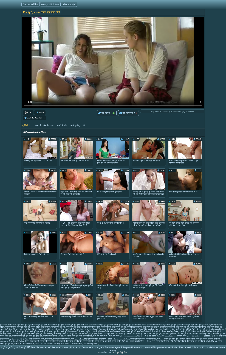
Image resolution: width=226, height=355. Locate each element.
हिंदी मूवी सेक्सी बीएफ (91, 339)
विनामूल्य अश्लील (185, 339)
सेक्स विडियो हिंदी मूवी (88, 327)
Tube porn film (128, 347)
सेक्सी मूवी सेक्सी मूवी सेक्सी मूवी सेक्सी (52, 341)
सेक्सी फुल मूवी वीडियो (106, 329)
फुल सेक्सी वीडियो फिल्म (154, 325)
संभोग (153, 341)
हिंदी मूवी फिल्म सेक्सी (50, 336)
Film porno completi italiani (165, 347)
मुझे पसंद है (105, 113)
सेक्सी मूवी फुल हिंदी (77, 125)
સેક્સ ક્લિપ (62, 336)
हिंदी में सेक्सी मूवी (123, 341)
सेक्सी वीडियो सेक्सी (163, 341)
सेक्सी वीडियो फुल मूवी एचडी (88, 334)
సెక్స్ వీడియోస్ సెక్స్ (195, 336)
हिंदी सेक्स (48, 339)
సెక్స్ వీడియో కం (211, 341)
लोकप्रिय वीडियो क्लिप (50, 4)
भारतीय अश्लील (151, 339)
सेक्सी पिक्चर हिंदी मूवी (119, 327)
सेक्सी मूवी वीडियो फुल (137, 339)
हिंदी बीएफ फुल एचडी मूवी (34, 336)
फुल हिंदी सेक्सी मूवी (183, 325)
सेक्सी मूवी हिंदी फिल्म (30, 4)
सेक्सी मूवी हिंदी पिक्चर (159, 331)
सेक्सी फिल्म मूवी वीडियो (90, 344)
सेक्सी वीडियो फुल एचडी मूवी (52, 334)
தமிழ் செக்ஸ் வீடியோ (121, 339)
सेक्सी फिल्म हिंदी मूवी (30, 329)
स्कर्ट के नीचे (62, 125)
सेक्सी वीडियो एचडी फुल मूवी (16, 334)
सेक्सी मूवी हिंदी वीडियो (204, 331)
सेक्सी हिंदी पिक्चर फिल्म (36, 339)
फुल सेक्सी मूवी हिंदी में (139, 325)
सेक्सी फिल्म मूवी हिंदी (182, 327)
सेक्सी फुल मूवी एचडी (91, 329)
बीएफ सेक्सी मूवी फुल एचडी (199, 325)
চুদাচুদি (154, 336)
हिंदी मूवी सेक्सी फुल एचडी (61, 339)
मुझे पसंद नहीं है (128, 113)
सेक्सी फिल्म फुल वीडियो (199, 339)
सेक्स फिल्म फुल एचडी (73, 327)
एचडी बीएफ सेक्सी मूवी (20, 325)
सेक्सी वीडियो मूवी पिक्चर (123, 334)
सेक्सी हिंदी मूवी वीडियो (184, 334)
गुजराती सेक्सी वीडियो (136, 341)
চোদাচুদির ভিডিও (182, 336)
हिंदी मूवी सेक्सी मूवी (214, 339)
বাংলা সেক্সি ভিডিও (114, 336)
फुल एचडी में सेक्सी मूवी (65, 325)
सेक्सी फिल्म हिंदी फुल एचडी (13, 329)
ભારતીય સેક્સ (142, 336)
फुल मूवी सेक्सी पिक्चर (111, 325)
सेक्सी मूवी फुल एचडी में (213, 329)
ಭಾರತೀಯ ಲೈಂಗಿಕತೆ (211, 336)
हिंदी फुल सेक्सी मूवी (18, 336)
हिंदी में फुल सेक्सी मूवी (171, 339)
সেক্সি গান (50, 344)
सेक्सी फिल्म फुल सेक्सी (167, 327)
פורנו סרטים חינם (143, 347)
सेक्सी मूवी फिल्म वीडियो (183, 329)
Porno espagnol (112, 347)
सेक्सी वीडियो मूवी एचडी (106, 334)
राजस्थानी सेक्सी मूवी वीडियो (26, 327)
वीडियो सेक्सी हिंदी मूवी (43, 327)
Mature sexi (185, 347)
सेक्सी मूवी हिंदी (131, 331)
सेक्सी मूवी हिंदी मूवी (173, 331)
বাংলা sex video (77, 339)
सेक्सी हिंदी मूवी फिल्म (169, 334)
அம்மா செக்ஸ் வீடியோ (15, 341)
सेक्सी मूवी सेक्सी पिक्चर (118, 331)
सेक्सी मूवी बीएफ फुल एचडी (69, 331)
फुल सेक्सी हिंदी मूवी (169, 325)
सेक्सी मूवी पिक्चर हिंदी (167, 329)
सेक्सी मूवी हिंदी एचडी (144, 331)
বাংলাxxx (160, 339)
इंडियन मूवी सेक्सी (6, 325)
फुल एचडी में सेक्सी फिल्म (49, 325)
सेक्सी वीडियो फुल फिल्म (70, 334)
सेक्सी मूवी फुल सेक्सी (22, 331)
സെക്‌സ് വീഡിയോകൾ (24, 344)
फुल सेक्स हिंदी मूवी (125, 325)
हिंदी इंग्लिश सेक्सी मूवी (215, 334)
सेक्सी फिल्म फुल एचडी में (151, 327)
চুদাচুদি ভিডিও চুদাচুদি (105, 339)
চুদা (150, 336)
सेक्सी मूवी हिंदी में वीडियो (188, 331)
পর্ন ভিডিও (148, 341)
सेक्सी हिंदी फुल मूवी (155, 334)
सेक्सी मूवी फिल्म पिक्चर (62, 344)
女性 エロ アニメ (199, 347)
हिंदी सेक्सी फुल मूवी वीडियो (196, 341)
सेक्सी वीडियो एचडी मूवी (34, 334)
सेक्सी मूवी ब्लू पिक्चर (85, 331)
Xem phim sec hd (72, 347)
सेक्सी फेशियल (49, 125)
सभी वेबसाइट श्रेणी (69, 4)
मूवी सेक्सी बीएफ (10, 327)
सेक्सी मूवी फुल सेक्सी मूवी (38, 331)
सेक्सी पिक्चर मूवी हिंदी (104, 327)
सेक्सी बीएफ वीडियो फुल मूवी (123, 329)
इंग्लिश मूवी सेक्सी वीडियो (108, 341)
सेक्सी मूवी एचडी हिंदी (140, 329)
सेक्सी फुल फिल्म (78, 329)
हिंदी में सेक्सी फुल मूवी (32, 341)
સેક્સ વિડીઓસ (76, 344)
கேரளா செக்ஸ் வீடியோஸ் (166, 336)
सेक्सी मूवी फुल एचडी (198, 329)
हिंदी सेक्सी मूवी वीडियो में (74, 341)
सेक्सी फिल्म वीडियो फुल (198, 327)
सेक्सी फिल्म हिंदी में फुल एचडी (47, 329)
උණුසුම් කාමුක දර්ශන (19, 339)
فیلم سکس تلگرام (9, 347)
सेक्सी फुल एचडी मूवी (65, 329)
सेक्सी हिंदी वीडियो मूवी (199, 334)
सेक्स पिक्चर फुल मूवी (58, 327)
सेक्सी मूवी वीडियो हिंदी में (101, 331)
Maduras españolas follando (49, 347)
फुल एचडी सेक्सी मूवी (96, 325)
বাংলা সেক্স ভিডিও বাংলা (100, 336)
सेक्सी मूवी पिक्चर (153, 329)
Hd (30, 125)
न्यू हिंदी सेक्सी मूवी (34, 325)
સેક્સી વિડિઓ (40, 344)
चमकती (38, 125)
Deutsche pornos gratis (93, 347)
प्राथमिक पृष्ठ (106, 352)
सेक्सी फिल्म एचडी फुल (134, 327)
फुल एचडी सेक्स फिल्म (81, 325)
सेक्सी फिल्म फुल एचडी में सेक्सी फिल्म (79, 336)
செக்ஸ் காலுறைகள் (128, 336)
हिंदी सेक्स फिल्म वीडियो (178, 341)
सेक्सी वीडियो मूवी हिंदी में (140, 334)
